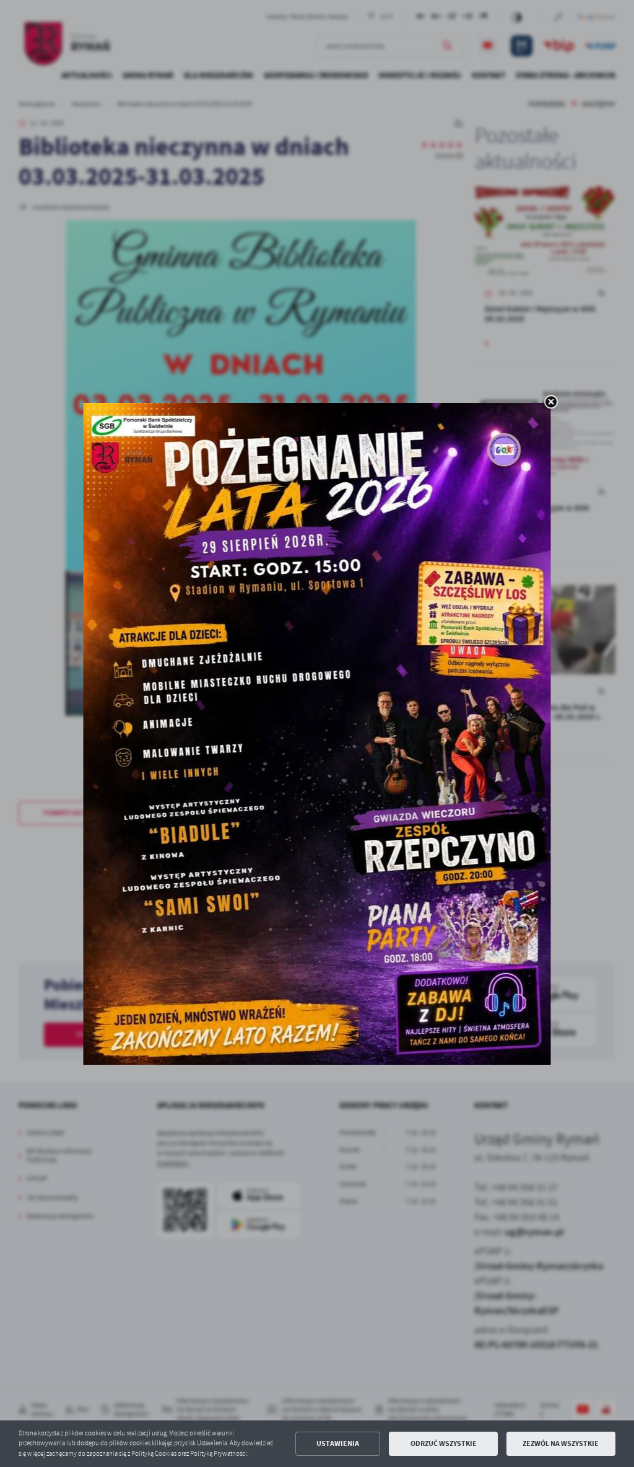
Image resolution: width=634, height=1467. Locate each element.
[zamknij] (551, 403)
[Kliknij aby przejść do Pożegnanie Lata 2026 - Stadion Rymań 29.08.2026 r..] (317, 734)
